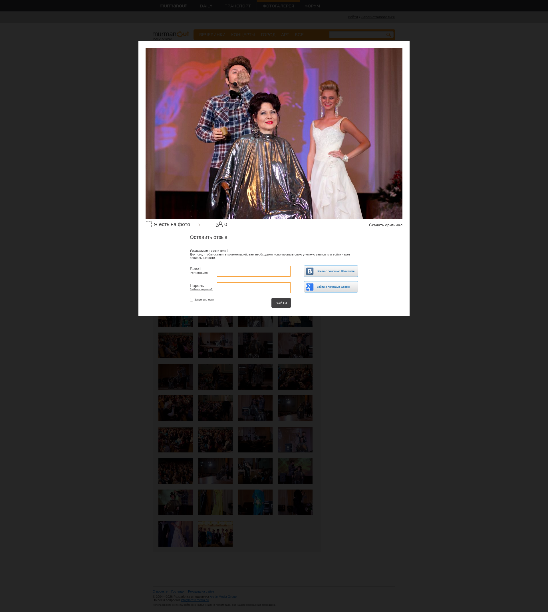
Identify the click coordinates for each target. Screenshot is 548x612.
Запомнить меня (204, 299)
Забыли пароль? (201, 289)
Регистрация (198, 272)
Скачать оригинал (385, 225)
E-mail (195, 269)
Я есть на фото (172, 224)
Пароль (197, 285)
